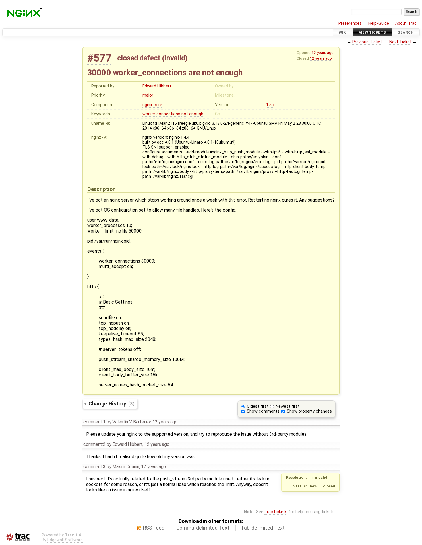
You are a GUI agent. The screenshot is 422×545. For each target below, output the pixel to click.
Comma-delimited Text (202, 528)
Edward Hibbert (156, 86)
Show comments (263, 411)
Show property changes (309, 411)
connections (168, 114)
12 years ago (322, 52)
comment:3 (94, 466)
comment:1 (94, 422)
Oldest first (257, 406)
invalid (175, 58)
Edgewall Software (65, 540)
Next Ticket (400, 42)
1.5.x (270, 104)
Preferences (350, 23)
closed (127, 58)
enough (196, 114)
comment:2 (94, 444)
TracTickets (275, 511)
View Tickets (372, 32)
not (184, 114)
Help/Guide (378, 23)
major (147, 95)
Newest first (287, 406)
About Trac (406, 23)
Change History (111, 403)
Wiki (343, 32)
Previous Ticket (367, 42)
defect (150, 58)
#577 (99, 58)
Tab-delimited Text (263, 528)
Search (406, 32)
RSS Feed (153, 528)
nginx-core (152, 104)
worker (148, 114)
